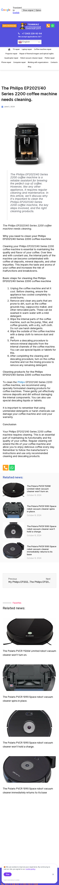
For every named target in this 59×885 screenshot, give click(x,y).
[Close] (53, 874)
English (26, 42)
